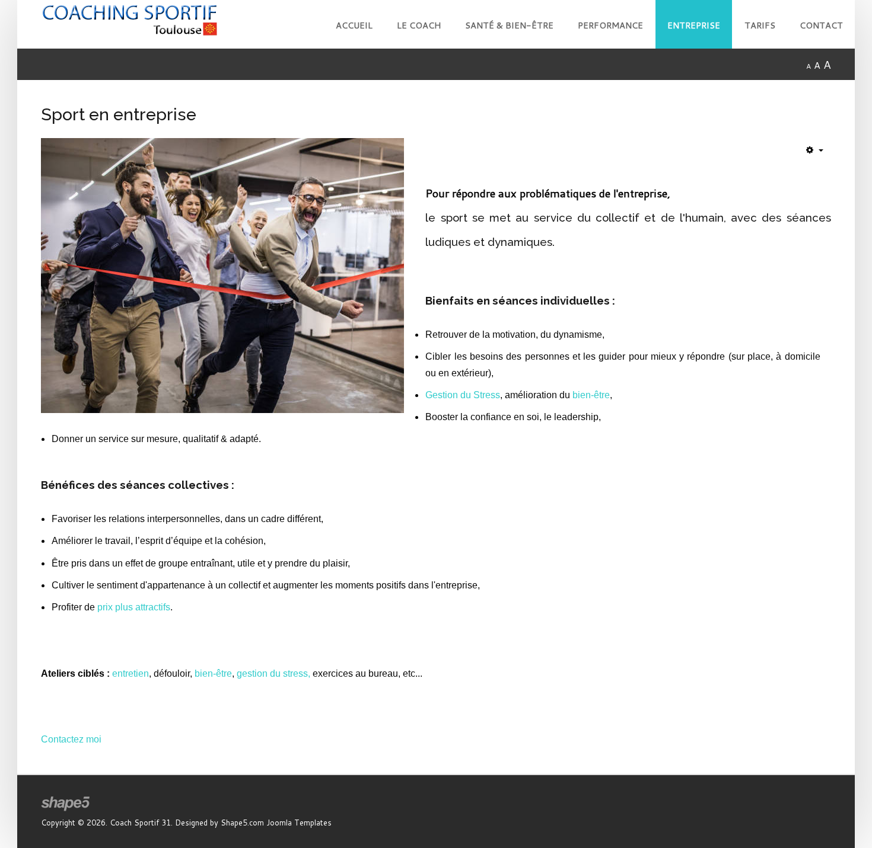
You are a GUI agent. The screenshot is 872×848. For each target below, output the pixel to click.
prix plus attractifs (133, 607)
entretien (130, 673)
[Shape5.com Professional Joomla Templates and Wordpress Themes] (66, 803)
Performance (610, 25)
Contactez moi (71, 739)
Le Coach (419, 25)
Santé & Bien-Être (509, 25)
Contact (821, 25)
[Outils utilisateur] (815, 149)
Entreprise (693, 25)
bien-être (591, 395)
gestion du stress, (273, 673)
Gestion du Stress (462, 395)
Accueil (354, 25)
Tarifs (759, 25)
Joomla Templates (299, 822)
